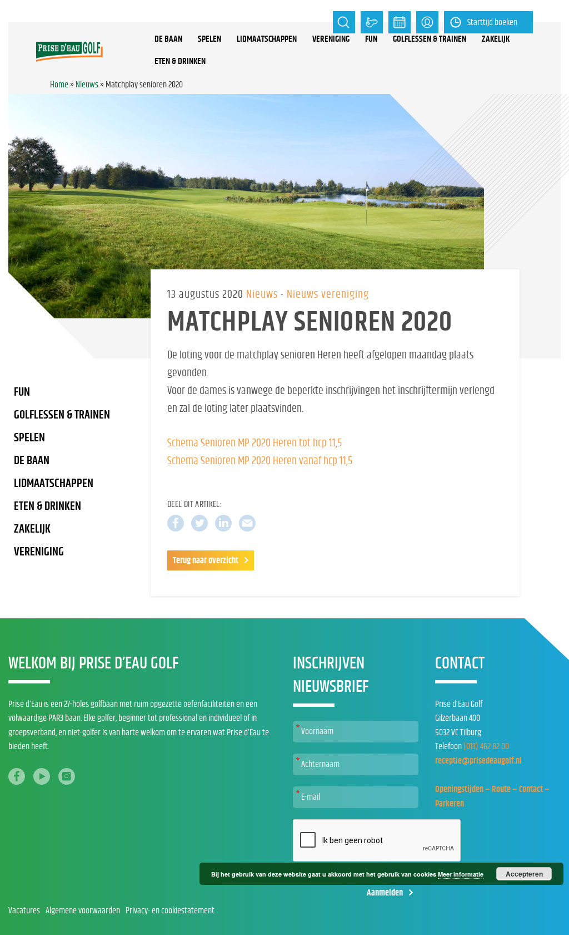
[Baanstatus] (372, 22)
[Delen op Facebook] (175, 523)
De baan (168, 39)
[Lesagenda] (399, 22)
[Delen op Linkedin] (223, 523)
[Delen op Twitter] (199, 523)
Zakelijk (496, 39)
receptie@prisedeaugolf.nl (478, 760)
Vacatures (24, 910)
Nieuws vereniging (328, 294)
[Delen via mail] (247, 523)
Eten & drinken (180, 61)
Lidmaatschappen (267, 39)
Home (59, 84)
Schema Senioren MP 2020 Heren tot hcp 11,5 (254, 443)
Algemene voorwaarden (83, 910)
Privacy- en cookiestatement (170, 910)
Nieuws (87, 84)
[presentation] (377, 841)
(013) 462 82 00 (486, 746)
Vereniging (331, 39)
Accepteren (524, 874)
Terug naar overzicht (205, 560)
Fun (371, 39)
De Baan (31, 460)
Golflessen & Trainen (429, 39)
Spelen (209, 39)
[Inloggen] (427, 22)
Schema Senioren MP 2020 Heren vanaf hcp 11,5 (259, 460)
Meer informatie (460, 874)
